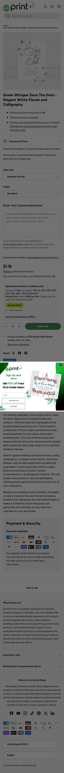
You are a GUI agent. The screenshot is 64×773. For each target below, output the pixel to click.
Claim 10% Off (13, 401)
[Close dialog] (60, 364)
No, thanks (13, 406)
